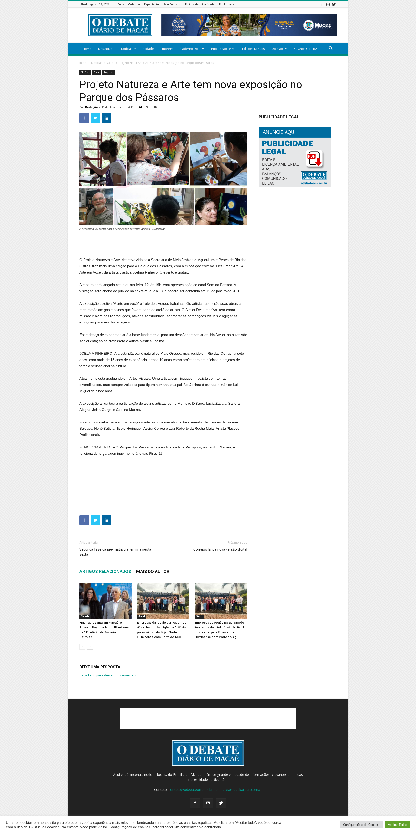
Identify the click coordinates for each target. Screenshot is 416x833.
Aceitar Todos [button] (397, 825)
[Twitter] (334, 4)
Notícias (127, 48)
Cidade (148, 48)
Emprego (167, 48)
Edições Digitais (253, 48)
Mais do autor (152, 571)
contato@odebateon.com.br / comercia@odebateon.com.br (215, 789)
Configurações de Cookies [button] (361, 825)
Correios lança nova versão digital (220, 549)
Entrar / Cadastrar (129, 4)
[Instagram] (328, 4)
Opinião (277, 48)
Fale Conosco (172, 4)
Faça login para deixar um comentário (108, 675)
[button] (331, 49)
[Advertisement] (163, 244)
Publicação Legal (223, 48)
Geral (110, 63)
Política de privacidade (199, 4)
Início (83, 63)
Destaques (106, 48)
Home (87, 48)
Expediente (151, 4)
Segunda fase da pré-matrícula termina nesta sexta (115, 552)
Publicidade (226, 4)
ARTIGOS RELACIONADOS (105, 571)
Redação (91, 107)
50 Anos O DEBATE (307, 48)
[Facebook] (322, 4)
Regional (108, 72)
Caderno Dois (190, 48)
